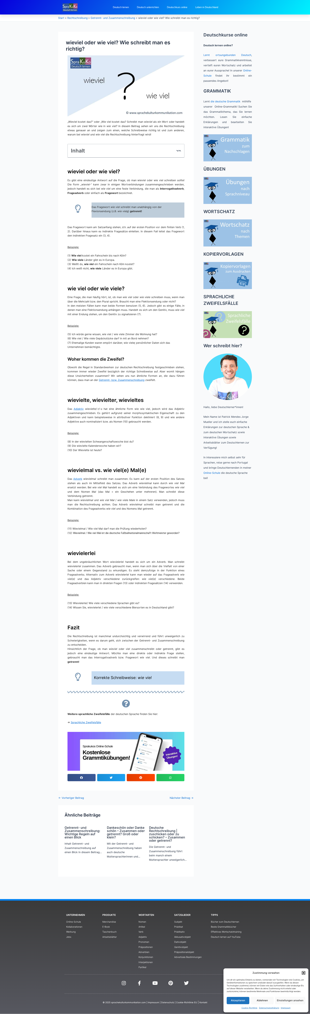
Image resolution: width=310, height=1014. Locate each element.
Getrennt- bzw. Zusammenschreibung (122, 380)
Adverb (77, 478)
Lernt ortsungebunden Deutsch (227, 55)
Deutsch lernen (121, 7)
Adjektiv (79, 408)
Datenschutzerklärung (269, 1008)
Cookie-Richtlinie (249, 1008)
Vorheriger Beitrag (71, 798)
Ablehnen (262, 1000)
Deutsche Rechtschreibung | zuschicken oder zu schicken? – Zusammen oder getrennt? (167, 834)
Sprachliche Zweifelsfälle (86, 722)
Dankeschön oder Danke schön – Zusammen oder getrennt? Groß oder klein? (126, 832)
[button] (303, 973)
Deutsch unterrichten (148, 7)
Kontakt (203, 1002)
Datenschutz (167, 1002)
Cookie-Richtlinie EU (186, 1002)
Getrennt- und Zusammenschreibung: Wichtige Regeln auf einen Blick (82, 832)
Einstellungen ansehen (290, 1000)
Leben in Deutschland (206, 7)
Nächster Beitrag (181, 798)
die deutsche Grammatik (225, 101)
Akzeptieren (238, 1000)
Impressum (285, 1008)
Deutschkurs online (177, 7)
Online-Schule (211, 472)
